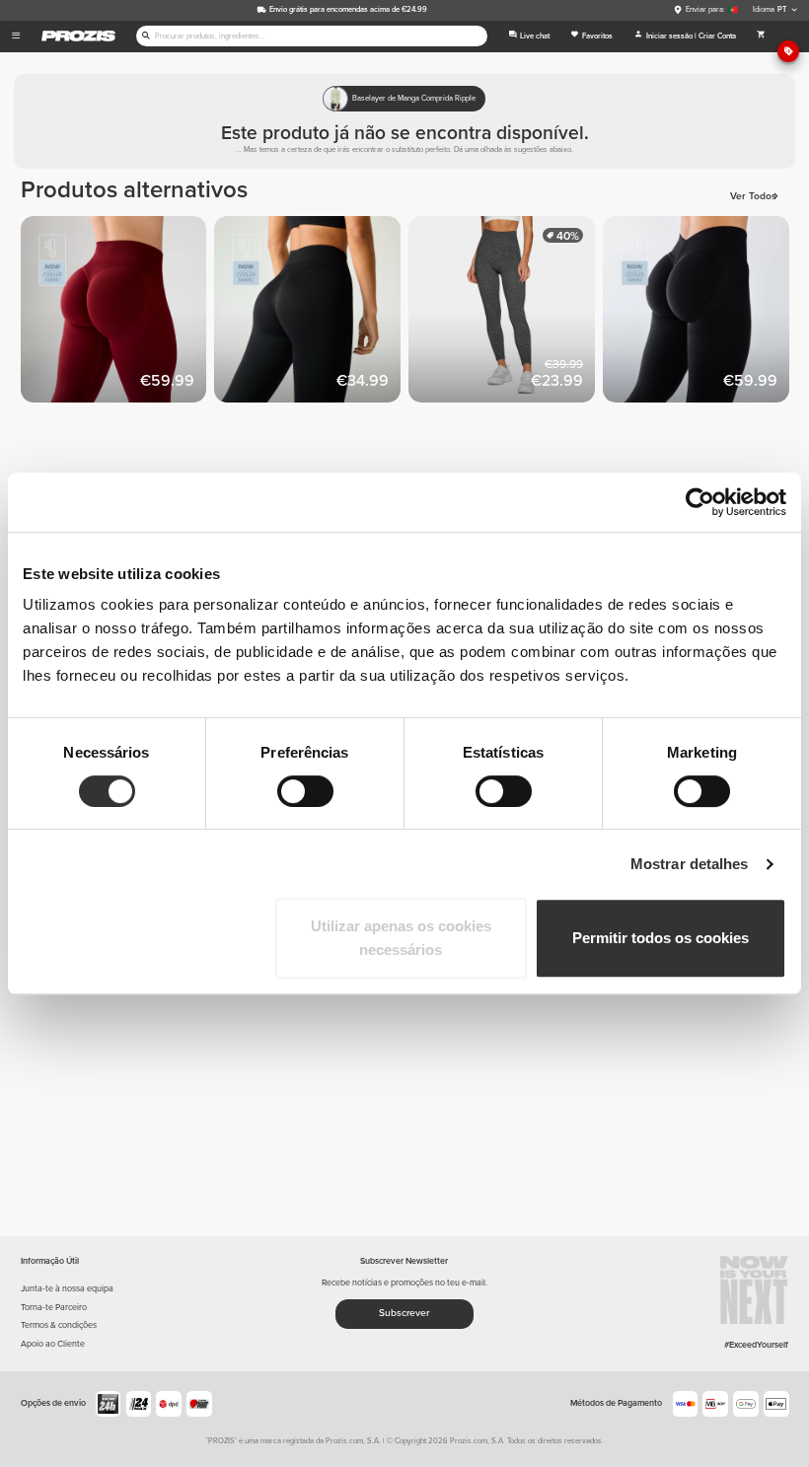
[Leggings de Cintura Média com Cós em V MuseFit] (700, 313)
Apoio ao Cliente (53, 1344)
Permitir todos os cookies (660, 937)
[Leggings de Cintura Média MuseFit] (118, 313)
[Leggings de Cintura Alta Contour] (505, 313)
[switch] (305, 791)
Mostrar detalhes (689, 863)
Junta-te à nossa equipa (67, 1289)
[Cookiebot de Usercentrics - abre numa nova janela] (700, 502)
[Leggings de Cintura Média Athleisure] (311, 313)
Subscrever (404, 1313)
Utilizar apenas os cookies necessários (401, 937)
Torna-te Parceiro (54, 1307)
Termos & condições (59, 1325)
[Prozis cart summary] (761, 36)
